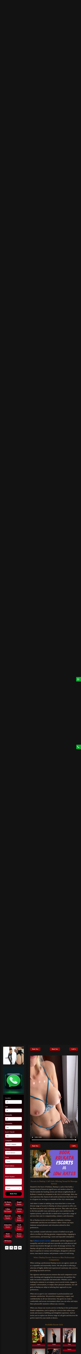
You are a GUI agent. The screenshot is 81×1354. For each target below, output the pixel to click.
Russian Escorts (19, 1235)
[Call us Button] (79, 747)
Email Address (9, 1166)
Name (7, 1157)
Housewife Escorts (8, 1217)
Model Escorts (8, 1235)
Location (8, 1098)
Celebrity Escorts (19, 1210)
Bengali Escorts (19, 1203)
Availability (8, 1123)
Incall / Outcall (9, 1132)
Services (7, 1149)
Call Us (73, 1049)
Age (6, 1106)
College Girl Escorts (7, 1210)
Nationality (8, 1115)
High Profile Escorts (19, 1218)
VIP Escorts (7, 1241)
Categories (8, 1140)
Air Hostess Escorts (7, 1203)
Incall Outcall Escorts (19, 1227)
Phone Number (10, 1176)
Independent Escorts (8, 1226)
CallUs (74, 1146)
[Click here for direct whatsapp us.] (79, 679)
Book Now (13, 1194)
